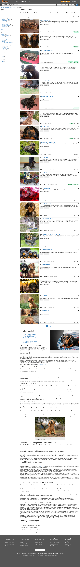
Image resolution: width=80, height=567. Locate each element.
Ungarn (2, 52)
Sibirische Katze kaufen (54, 544)
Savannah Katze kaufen (39, 541)
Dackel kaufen (42, 466)
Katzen (17, 1)
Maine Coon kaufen (38, 545)
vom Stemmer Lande (46, 35)
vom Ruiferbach (46, 264)
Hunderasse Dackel (42, 364)
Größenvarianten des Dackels (30, 334)
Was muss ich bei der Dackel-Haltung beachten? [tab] (31, 532)
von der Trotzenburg (47, 173)
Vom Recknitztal (46, 188)
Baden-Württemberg (5, 35)
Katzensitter (67, 545)
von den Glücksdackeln (47, 96)
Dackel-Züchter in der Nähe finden (31, 338)
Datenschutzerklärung (42, 553)
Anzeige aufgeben (65, 1)
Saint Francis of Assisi (47, 112)
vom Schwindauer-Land (47, 50)
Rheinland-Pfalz (5, 46)
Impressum (24, 553)
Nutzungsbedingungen (32, 553)
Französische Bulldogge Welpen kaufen (26, 541)
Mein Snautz (74, 1)
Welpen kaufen (23, 538)
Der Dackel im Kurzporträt (27, 333)
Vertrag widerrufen (40, 550)
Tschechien (3, 50)
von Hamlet (45, 280)
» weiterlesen (32, 14)
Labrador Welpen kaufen (24, 539)
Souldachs (44, 295)
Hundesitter (67, 542)
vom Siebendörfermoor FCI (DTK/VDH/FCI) (52, 234)
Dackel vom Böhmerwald (47, 127)
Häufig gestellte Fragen (27, 342)
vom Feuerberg (45, 310)
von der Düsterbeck (47, 249)
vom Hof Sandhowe (46, 81)
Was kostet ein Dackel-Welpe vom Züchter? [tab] (30, 523)
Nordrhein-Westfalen (5, 45)
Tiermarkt (23, 1)
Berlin (3, 37)
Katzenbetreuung (68, 544)
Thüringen (4, 49)
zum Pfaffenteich (45, 20)
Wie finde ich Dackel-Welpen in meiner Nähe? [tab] (31, 529)
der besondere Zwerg (47, 218)
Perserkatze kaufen (53, 545)
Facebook (62, 553)
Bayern (3, 36)
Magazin (29, 1)
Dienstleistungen (68, 538)
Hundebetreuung (68, 539)
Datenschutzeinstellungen (53, 553)
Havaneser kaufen (8, 541)
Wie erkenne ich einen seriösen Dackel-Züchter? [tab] (31, 525)
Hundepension (67, 541)
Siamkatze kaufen (38, 542)
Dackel (14, 7)
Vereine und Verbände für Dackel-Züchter (30, 340)
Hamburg (3, 40)
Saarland (3, 47)
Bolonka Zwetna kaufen (9, 542)
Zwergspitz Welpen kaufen (25, 546)
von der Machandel (46, 203)
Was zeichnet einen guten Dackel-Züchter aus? (31, 337)
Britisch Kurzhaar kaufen (39, 539)
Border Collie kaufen (9, 545)
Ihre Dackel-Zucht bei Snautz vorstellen (30, 341)
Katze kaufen (37, 538)
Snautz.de (2, 7)
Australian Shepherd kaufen (10, 544)
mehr (2, 29)
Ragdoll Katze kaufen (39, 544)
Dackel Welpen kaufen (24, 545)
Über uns (18, 553)
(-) (2, 12)
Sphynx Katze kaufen (54, 541)
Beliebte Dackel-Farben (29, 336)
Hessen (3, 41)
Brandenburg (4, 39)
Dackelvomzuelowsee (46, 66)
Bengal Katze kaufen (54, 539)
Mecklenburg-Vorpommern (7, 42)
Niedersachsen (4, 43)
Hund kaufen (7, 538)
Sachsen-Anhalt (5, 48)
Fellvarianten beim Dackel (30, 335)
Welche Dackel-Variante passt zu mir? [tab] (29, 527)
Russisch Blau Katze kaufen (55, 542)
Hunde (12, 1)
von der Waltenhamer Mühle (48, 142)
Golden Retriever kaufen (9, 539)
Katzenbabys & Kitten (54, 538)
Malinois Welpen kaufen (24, 543)
